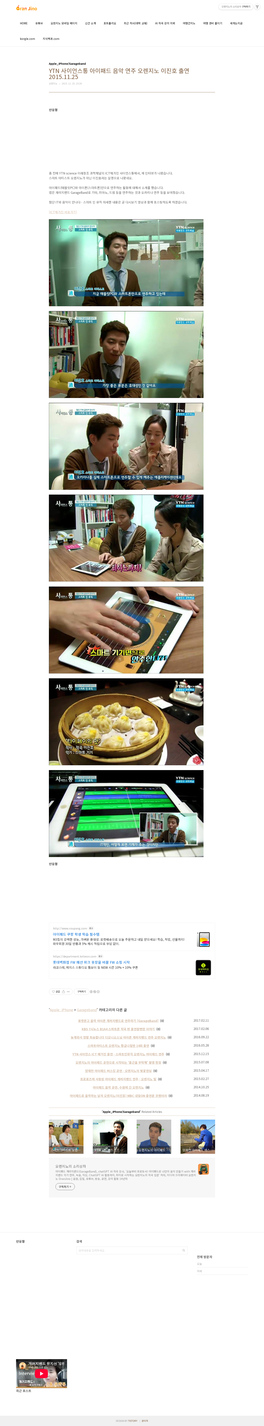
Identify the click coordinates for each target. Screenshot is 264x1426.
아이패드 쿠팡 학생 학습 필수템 (76, 934)
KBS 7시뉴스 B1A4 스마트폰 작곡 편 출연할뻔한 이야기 (118, 1029)
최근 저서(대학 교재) (135, 23)
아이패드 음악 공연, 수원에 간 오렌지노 (118, 1087)
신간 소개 (90, 23)
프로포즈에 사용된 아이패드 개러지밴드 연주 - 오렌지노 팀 (118, 1079)
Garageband (87, 1009)
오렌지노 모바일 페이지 (64, 23)
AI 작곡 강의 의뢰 (165, 23)
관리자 (145, 1420)
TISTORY (132, 1420)
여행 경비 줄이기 (212, 23)
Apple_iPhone (61, 1009)
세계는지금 (236, 23)
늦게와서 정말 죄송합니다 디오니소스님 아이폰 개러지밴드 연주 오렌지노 (118, 1037)
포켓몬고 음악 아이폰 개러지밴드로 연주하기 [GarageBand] (118, 1020)
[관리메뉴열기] (257, 7)
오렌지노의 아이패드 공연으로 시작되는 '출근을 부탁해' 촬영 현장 (118, 1062)
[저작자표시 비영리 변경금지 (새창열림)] (94, 991)
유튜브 (39, 23)
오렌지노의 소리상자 (70, 1166)
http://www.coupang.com (70, 928)
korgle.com (27, 39)
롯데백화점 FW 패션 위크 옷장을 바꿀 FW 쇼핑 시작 (91, 962)
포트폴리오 (110, 23)
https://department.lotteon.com (74, 956)
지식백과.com (51, 39)
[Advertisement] (132, 139)
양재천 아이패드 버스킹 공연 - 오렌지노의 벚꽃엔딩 (118, 1070)
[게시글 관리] (68, 992)
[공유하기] (63, 992)
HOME (24, 23)
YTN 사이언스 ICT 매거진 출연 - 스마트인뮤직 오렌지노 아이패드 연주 (118, 1054)
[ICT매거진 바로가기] (63, 212)
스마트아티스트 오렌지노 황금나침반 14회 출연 (118, 1045)
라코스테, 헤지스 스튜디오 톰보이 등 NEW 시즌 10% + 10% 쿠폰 (95, 967)
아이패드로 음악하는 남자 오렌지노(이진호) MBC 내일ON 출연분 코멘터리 (118, 1095)
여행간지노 (189, 23)
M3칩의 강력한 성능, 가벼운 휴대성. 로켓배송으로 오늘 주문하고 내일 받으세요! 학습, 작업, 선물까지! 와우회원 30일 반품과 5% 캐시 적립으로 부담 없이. (119, 941)
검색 (183, 1250)
